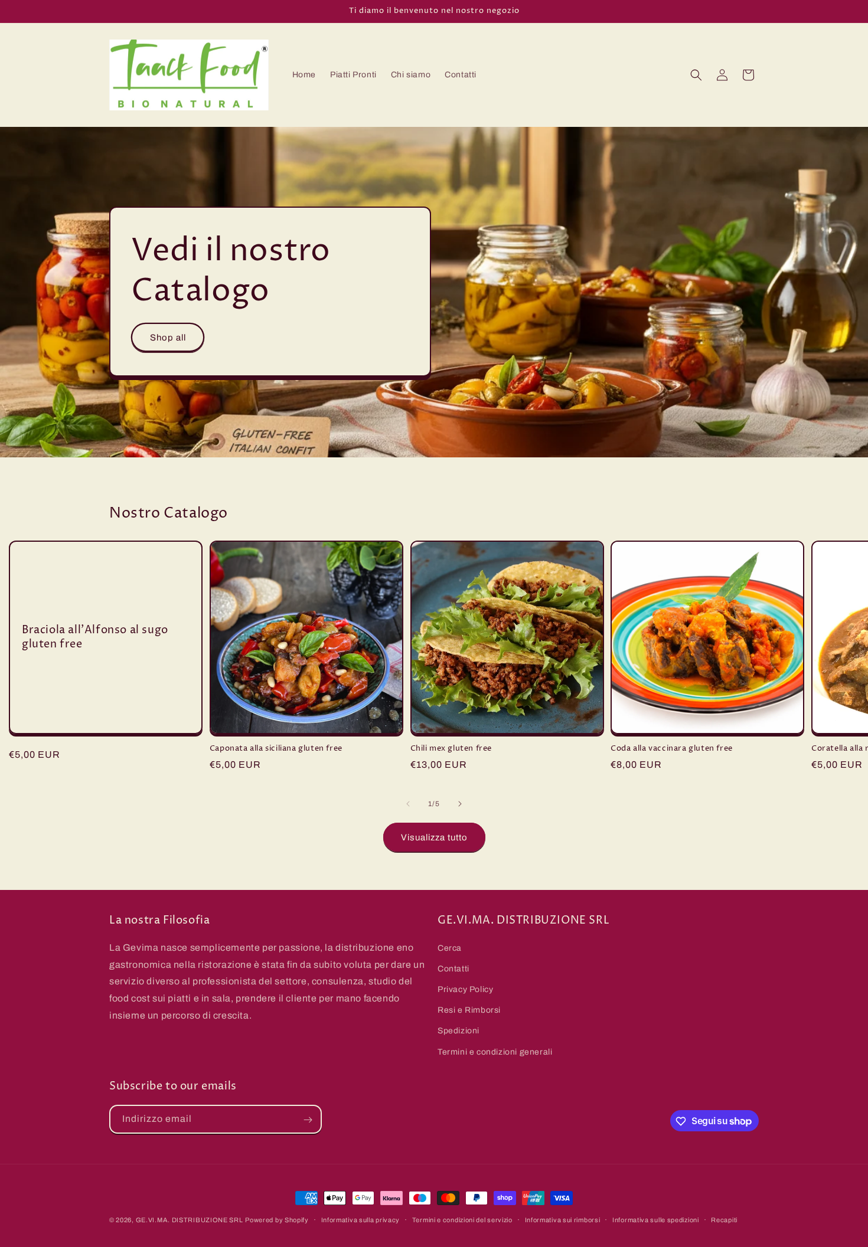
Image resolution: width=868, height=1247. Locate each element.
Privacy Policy (465, 988)
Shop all (168, 337)
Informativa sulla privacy (360, 1219)
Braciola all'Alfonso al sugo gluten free (95, 637)
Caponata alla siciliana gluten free (276, 749)
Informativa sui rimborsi (563, 1219)
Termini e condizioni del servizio (462, 1219)
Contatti (453, 968)
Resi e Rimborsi (469, 1010)
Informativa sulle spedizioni (655, 1219)
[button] (696, 75)
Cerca (450, 947)
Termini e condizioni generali (495, 1051)
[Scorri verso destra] (460, 804)
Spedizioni (458, 1030)
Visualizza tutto (434, 837)
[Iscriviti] (308, 1119)
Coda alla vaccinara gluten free (672, 749)
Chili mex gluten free (451, 749)
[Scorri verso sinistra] (408, 804)
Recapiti (724, 1219)
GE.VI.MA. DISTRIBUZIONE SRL (189, 1219)
